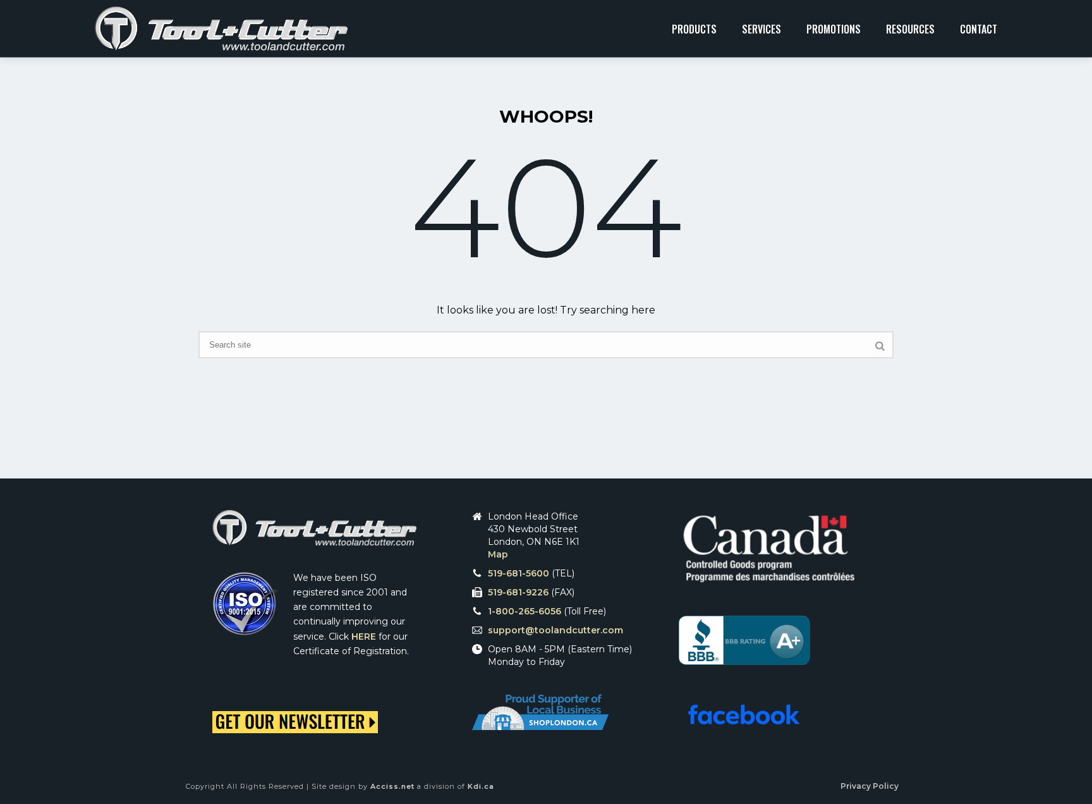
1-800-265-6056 (524, 611)
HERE (363, 636)
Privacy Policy (869, 786)
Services (761, 29)
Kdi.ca (481, 786)
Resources (910, 29)
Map (498, 554)
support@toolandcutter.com (555, 630)
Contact (978, 29)
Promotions (833, 29)
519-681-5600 (518, 573)
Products (694, 29)
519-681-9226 (518, 592)
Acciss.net (392, 786)
